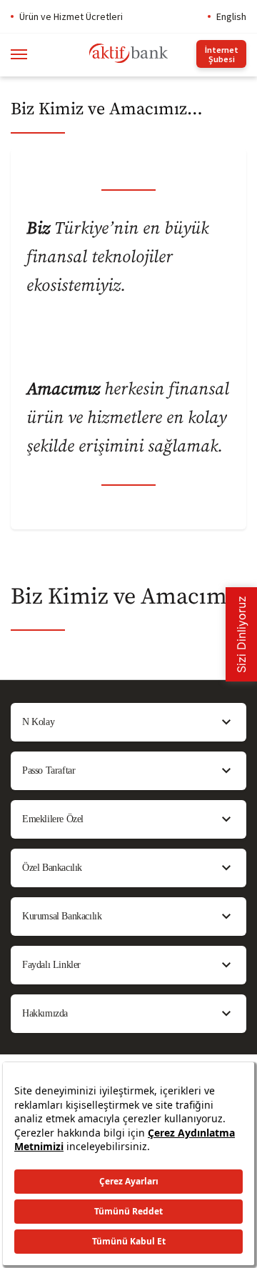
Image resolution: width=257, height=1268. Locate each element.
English (231, 16)
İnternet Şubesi (221, 54)
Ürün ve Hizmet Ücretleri (71, 16)
